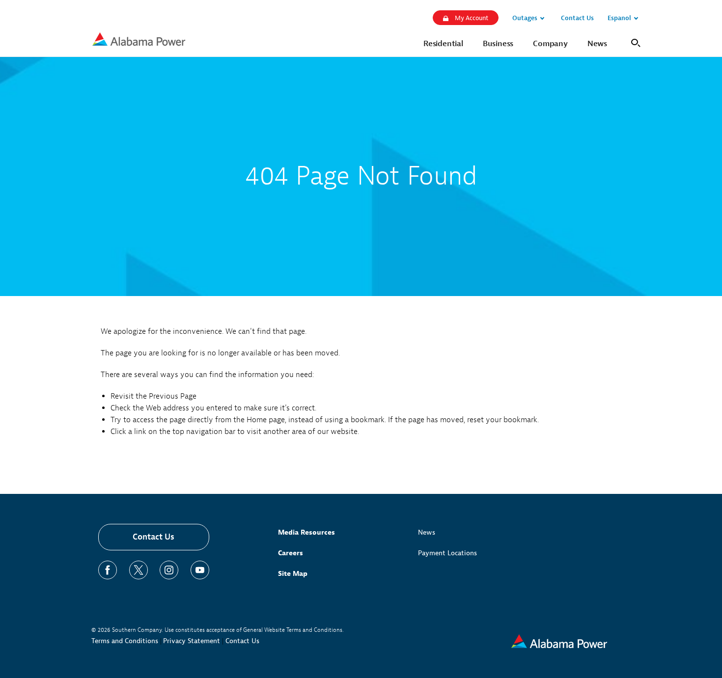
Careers (290, 553)
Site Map (292, 574)
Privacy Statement (191, 641)
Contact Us (153, 537)
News (426, 532)
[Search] (634, 41)
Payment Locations (447, 553)
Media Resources (306, 532)
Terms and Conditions (124, 641)
